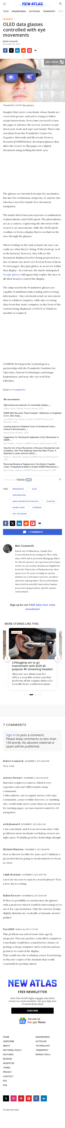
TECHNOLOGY (43, 1045)
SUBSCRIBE (8, 1041)
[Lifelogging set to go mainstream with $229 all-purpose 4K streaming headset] (32, 643)
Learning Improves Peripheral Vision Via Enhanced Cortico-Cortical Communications (29, 427)
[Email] (35, 50)
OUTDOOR (34, 11)
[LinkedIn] (17, 50)
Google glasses (11, 274)
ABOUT (6, 1045)
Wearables (8, 19)
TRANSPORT (49, 11)
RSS (5, 1080)
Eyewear (37, 507)
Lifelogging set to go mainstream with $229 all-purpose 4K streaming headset (32, 666)
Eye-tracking (20, 514)
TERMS (6, 1067)
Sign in (11, 735)
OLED (34, 489)
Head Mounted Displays (26, 501)
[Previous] (8, 659)
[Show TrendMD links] (60, 479)
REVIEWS (7, 1058)
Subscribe (32, 1010)
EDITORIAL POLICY (12, 1050)
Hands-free (19, 507)
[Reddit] (23, 50)
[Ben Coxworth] (7, 548)
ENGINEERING (19, 11)
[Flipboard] (29, 50)
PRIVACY (7, 1071)
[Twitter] (11, 50)
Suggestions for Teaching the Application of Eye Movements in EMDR (31, 438)
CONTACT (8, 1076)
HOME (6, 1036)
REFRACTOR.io (43, 1054)
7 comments (35, 531)
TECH (6, 11)
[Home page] (32, 5)
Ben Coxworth (24, 546)
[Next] (57, 659)
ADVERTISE (8, 1063)
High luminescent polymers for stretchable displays (26, 405)
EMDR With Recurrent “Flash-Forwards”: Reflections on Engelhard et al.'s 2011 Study (32, 414)
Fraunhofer (19, 389)
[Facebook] (5, 50)
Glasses (50, 501)
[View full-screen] (61, 62)
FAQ (5, 1085)
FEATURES (8, 1054)
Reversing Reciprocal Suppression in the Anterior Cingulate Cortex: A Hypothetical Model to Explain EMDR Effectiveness (30, 465)
